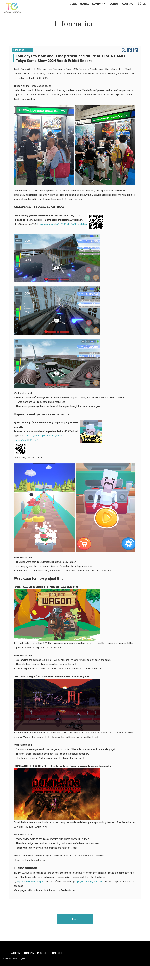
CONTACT (128, 3)
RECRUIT (114, 3)
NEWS (73, 3)
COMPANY (98, 3)
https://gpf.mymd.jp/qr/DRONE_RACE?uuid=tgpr (62, 224)
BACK (75, 919)
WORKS (84, 3)
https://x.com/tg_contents (88, 881)
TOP (5, 953)
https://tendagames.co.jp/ (29, 881)
